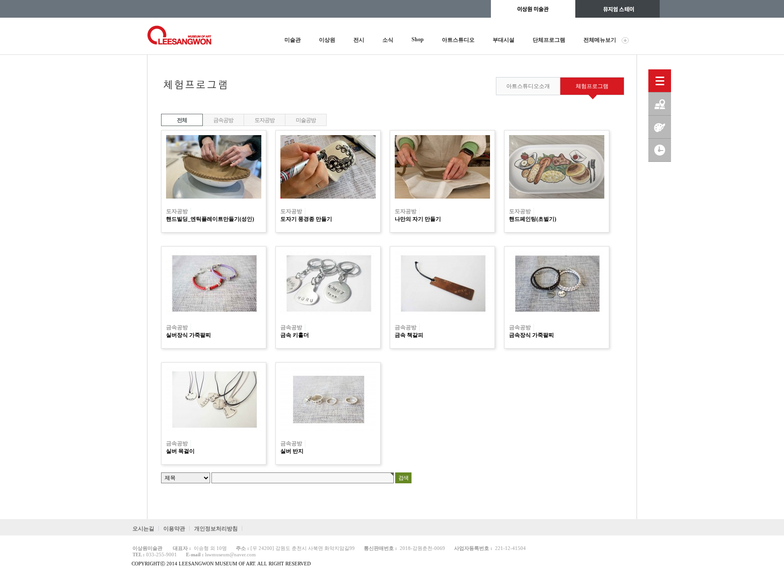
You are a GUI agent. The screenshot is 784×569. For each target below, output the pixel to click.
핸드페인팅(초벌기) (532, 219)
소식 (387, 40)
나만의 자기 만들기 (418, 219)
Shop (418, 39)
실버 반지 (292, 451)
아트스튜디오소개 (528, 86)
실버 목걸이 (180, 451)
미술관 (292, 40)
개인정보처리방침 (216, 528)
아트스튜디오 (458, 40)
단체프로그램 (549, 40)
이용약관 (174, 528)
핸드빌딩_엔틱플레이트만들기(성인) (210, 219)
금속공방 (223, 120)
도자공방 (264, 120)
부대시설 (503, 40)
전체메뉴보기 (599, 40)
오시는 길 (659, 103)
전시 (358, 40)
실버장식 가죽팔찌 (188, 335)
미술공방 (305, 120)
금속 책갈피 (409, 335)
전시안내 (659, 150)
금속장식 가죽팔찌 (531, 335)
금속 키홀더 (294, 335)
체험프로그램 (592, 86)
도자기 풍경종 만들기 (306, 219)
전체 (182, 120)
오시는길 (143, 528)
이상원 (327, 40)
